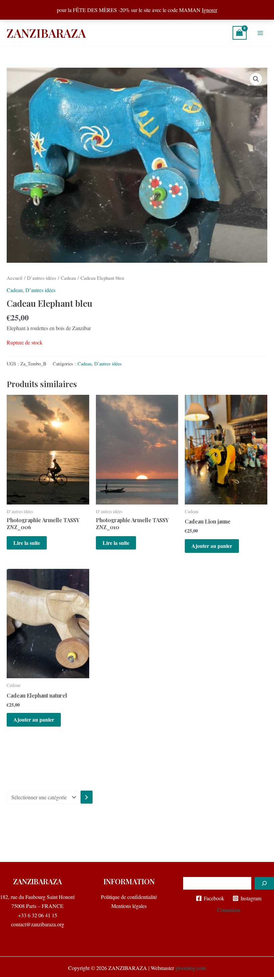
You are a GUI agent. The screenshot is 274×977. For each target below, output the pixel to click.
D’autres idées (41, 277)
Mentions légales (129, 905)
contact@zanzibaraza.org (37, 924)
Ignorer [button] (209, 9)
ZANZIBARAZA (46, 33)
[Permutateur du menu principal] (260, 33)
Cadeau (68, 277)
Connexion (228, 909)
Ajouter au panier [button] (211, 546)
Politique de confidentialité (129, 896)
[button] (256, 79)
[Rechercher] (264, 883)
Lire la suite (26, 543)
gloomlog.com (190, 967)
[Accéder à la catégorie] (87, 797)
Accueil (14, 277)
